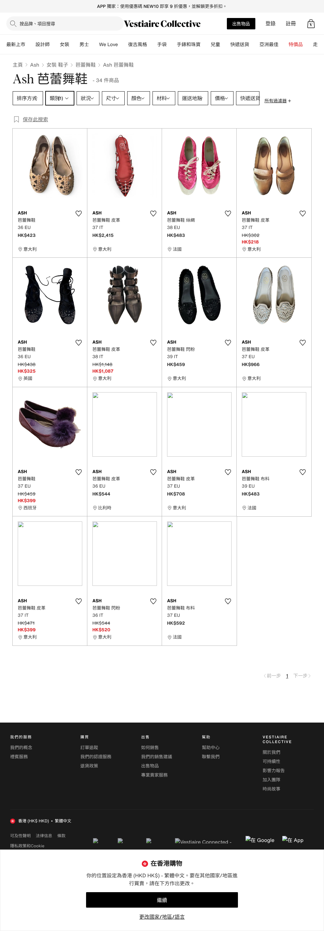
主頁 (18, 65)
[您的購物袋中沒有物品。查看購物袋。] (311, 23)
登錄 (270, 23)
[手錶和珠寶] (205, 44)
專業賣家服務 (154, 775)
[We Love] (123, 44)
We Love (108, 44)
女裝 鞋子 (57, 65)
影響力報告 (274, 770)
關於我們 (271, 752)
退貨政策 (89, 766)
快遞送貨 (239, 44)
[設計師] (54, 44)
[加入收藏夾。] (78, 213)
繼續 (162, 900)
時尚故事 (271, 789)
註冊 (291, 23)
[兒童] (225, 44)
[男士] (94, 44)
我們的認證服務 (95, 757)
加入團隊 (271, 780)
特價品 (296, 44)
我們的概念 (21, 747)
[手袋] (171, 44)
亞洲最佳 (268, 44)
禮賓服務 (19, 757)
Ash (34, 65)
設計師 (42, 44)
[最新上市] (30, 44)
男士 (84, 44)
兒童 (215, 44)
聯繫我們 (211, 757)
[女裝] (74, 44)
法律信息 (44, 835)
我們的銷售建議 (156, 757)
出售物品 (241, 23)
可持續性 (271, 761)
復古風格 (137, 44)
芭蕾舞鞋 (85, 65)
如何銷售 (150, 747)
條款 (61, 835)
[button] (311, 23)
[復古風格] (152, 44)
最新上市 (15, 44)
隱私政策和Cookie (27, 846)
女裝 (64, 44)
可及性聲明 (20, 836)
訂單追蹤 (89, 747)
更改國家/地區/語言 (162, 917)
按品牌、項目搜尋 (37, 23)
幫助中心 (211, 747)
